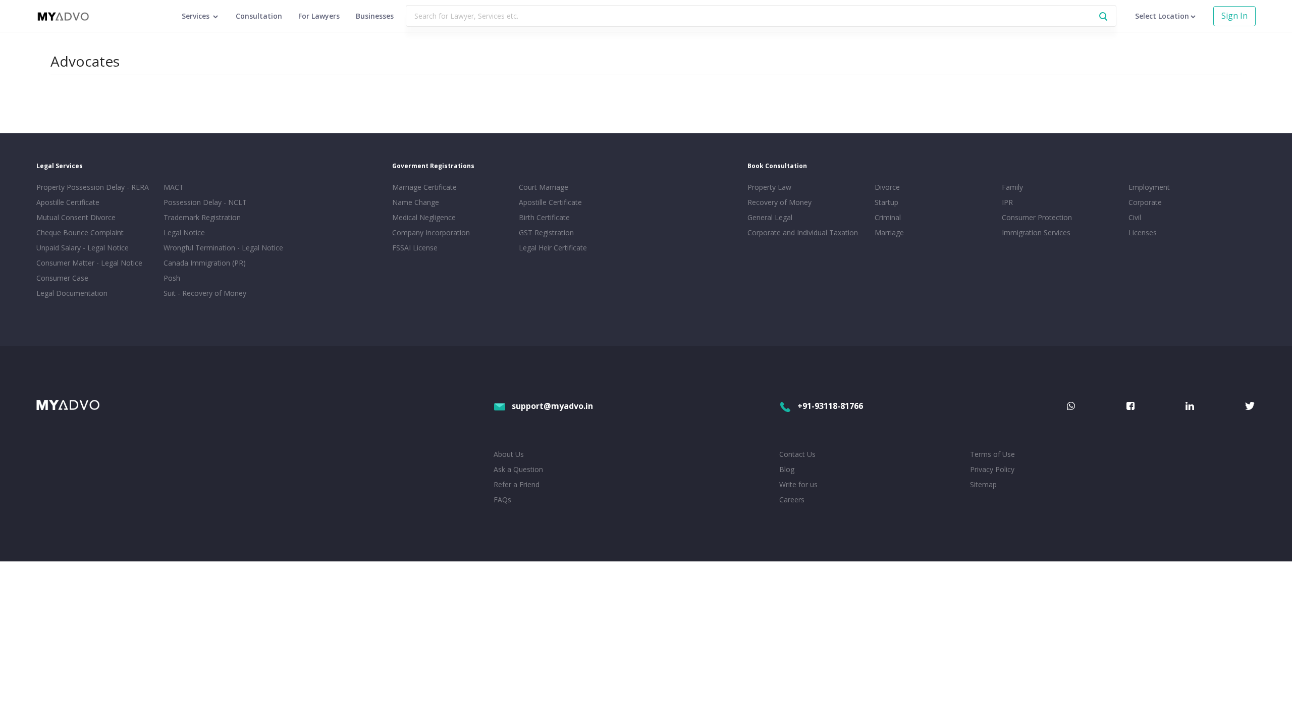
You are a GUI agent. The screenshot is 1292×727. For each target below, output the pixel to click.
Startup (886, 202)
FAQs (502, 499)
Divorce (887, 187)
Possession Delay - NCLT (205, 202)
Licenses (1142, 232)
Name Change (415, 202)
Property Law (769, 187)
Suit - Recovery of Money (205, 293)
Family (1012, 187)
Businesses (375, 16)
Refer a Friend (517, 484)
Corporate (1145, 202)
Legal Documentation (71, 293)
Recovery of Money (779, 202)
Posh (172, 278)
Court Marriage (543, 187)
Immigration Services (1036, 232)
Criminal (888, 217)
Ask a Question (518, 469)
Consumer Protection (1037, 217)
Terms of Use (992, 454)
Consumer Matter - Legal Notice (89, 263)
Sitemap (983, 484)
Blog (786, 469)
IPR (1007, 202)
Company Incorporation (431, 232)
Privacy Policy (992, 469)
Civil (1134, 217)
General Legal (769, 217)
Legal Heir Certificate (553, 247)
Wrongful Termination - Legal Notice (223, 247)
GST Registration (546, 232)
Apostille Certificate (67, 202)
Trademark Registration (202, 217)
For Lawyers (319, 16)
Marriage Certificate (424, 187)
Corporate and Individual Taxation (802, 232)
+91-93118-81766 (830, 405)
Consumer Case (62, 278)
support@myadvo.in (552, 405)
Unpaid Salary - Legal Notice (82, 247)
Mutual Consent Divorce (76, 217)
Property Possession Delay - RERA (92, 187)
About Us (509, 454)
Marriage (889, 232)
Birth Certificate (544, 217)
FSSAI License (415, 247)
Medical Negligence (424, 217)
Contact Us (797, 454)
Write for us (798, 484)
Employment (1149, 187)
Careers (791, 499)
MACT (174, 187)
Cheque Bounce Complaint (80, 232)
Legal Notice (184, 232)
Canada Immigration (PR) (205, 263)
